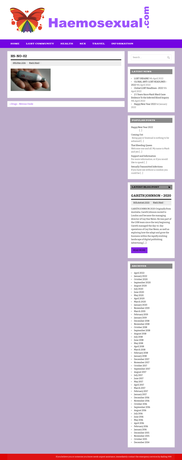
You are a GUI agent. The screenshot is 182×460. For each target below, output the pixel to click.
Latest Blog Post (145, 187)
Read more (139, 250)
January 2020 (140, 305)
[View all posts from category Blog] (169, 187)
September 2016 (142, 407)
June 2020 (139, 292)
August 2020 (140, 285)
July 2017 (138, 375)
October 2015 (140, 439)
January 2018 (140, 356)
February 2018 (141, 353)
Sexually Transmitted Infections (147, 166)
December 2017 (141, 359)
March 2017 (139, 388)
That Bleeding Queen (141, 145)
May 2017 (138, 381)
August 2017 (140, 372)
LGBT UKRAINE (141, 78)
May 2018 (138, 343)
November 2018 (141, 324)
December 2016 (141, 397)
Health (66, 43)
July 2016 (138, 413)
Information (122, 43)
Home (15, 43)
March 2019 (139, 311)
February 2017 (141, 391)
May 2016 (138, 420)
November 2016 (141, 401)
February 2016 (141, 426)
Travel (98, 43)
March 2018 (139, 349)
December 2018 (141, 321)
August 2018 (140, 333)
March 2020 (140, 301)
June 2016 (138, 417)
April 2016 (139, 423)
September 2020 (142, 282)
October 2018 (140, 327)
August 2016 (140, 410)
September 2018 (142, 330)
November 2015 (141, 436)
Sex (83, 43)
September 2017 (142, 369)
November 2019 (141, 308)
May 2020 (139, 295)
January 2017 (140, 394)
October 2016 (140, 404)
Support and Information (143, 156)
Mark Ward (34, 63)
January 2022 (140, 276)
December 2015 (141, 432)
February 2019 (141, 314)
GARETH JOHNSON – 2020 (151, 196)
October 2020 (141, 279)
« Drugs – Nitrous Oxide (21, 104)
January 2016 (140, 429)
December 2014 (141, 442)
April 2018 (139, 346)
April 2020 (139, 298)
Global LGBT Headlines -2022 (148, 88)
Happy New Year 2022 (145, 104)
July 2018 (138, 337)
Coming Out (137, 134)
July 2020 (138, 289)
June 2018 (138, 340)
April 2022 (139, 273)
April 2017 (139, 385)
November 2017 (141, 362)
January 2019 (140, 317)
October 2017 (140, 365)
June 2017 (138, 378)
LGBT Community (40, 43)
